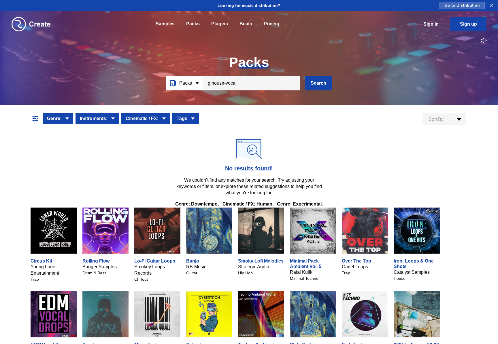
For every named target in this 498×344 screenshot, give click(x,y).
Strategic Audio (253, 266)
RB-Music (196, 266)
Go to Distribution (462, 5)
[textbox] (444, 119)
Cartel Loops (355, 266)
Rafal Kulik (301, 272)
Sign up (468, 24)
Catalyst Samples (412, 272)
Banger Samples (99, 266)
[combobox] (444, 119)
